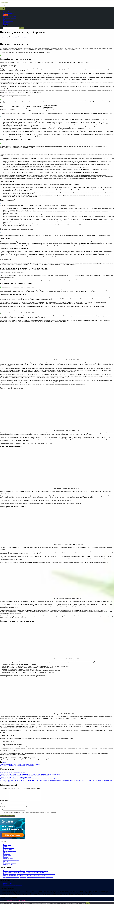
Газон (5, 19)
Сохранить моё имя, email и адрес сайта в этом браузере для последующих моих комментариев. (29, 812)
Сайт (1, 809)
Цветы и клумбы (8, 21)
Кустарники (6, 22)
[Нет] (89, 903)
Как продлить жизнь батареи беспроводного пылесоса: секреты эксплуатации (25, 871)
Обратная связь (7, 883)
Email (2, 806)
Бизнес (5, 846)
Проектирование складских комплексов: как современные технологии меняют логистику (29, 874)
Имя (1, 803)
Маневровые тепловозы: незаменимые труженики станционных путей (23, 872)
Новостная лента (8, 858)
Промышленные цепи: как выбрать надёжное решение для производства (24, 875)
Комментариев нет (24, 37)
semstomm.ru (4, 2)
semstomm (14, 37)
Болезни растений (8, 13)
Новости (5, 24)
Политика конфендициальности (12, 885)
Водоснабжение (7, 849)
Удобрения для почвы (9, 18)
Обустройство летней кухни (11, 12)
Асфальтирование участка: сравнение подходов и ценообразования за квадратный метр (28, 877)
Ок (87, 903)
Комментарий (4, 800)
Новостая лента (7, 855)
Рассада (5, 15)
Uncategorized (7, 845)
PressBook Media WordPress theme (16, 900)
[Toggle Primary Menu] (2, 8)
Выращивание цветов (9, 16)
